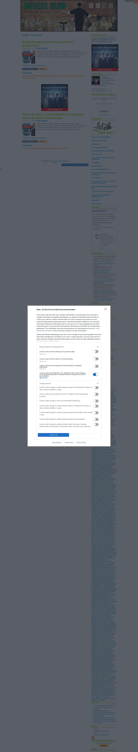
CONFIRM (53, 435)
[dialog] (69, 376)
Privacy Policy (81, 442)
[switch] (96, 351)
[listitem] (69, 347)
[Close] (106, 310)
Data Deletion (56, 442)
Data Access (69, 442)
